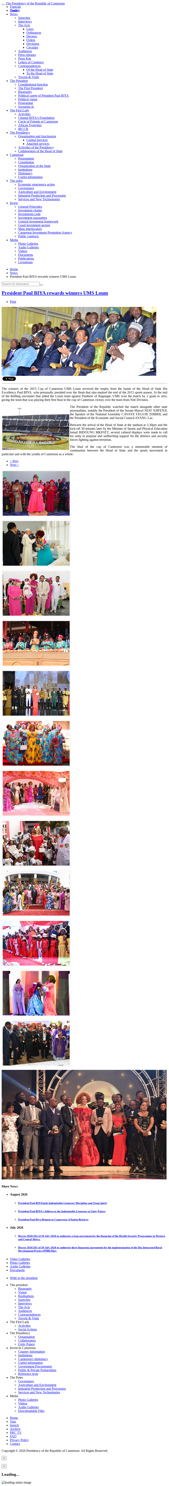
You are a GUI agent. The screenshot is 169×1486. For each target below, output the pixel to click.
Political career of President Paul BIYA (43, 95)
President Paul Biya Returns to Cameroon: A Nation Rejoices (53, 1219)
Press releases (27, 55)
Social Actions (27, 1329)
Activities (24, 114)
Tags (13, 1421)
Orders (30, 40)
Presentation (26, 158)
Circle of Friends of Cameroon (38, 121)
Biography (25, 92)
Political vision (27, 99)
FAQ (13, 1436)
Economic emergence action (36, 184)
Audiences (25, 51)
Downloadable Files (31, 1411)
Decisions (32, 43)
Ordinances (33, 32)
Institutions (25, 169)
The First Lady (19, 110)
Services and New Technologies (39, 199)
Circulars (32, 47)
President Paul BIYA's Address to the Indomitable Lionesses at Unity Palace (62, 1211)
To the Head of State (39, 73)
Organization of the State (34, 166)
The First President (30, 88)
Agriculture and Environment (37, 192)
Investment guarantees (32, 217)
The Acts (24, 25)
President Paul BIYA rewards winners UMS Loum (55, 293)
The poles (16, 180)
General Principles (30, 206)
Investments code (29, 214)
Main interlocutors (30, 229)
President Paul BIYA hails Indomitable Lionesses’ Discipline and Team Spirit (62, 1203)
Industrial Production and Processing (42, 195)
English (15, 10)
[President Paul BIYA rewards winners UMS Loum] (79, 374)
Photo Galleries (28, 243)
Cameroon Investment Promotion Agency (45, 232)
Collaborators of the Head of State (40, 151)
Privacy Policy (19, 1440)
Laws (30, 29)
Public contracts (28, 236)
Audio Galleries (28, 247)
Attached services (37, 143)
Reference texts (28, 1374)
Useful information (30, 177)
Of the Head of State (39, 69)
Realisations (26, 1296)
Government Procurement (35, 1366)
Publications (26, 258)
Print (13, 301)
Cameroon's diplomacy (33, 1359)
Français (15, 6)
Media (14, 240)
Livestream (25, 262)
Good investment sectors (34, 225)
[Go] (41, 285)
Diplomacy (25, 173)
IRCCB (23, 129)
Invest (14, 203)
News (14, 14)
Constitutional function (33, 84)
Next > (14, 465)
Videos (22, 251)
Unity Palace (26, 1344)
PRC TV (16, 1432)
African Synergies (30, 125)
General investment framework (38, 221)
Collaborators (27, 1340)
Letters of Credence (31, 62)
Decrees (31, 36)
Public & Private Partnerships (37, 1370)
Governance (26, 188)
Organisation (26, 1337)
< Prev (14, 461)
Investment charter (30, 210)
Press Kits (24, 58)
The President (19, 80)
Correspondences (29, 66)
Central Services (37, 140)
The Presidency (20, 132)
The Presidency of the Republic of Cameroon (35, 3)
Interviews (25, 21)
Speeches (24, 18)
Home (14, 269)
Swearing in (26, 106)
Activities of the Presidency (36, 147)
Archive (15, 1429)
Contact (15, 1443)
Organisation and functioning (37, 136)
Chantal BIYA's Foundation (36, 118)
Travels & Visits (28, 77)
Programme (25, 103)
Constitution (26, 162)
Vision (22, 1292)
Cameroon (16, 155)
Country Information (31, 1351)
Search (14, 1425)
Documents (25, 255)
